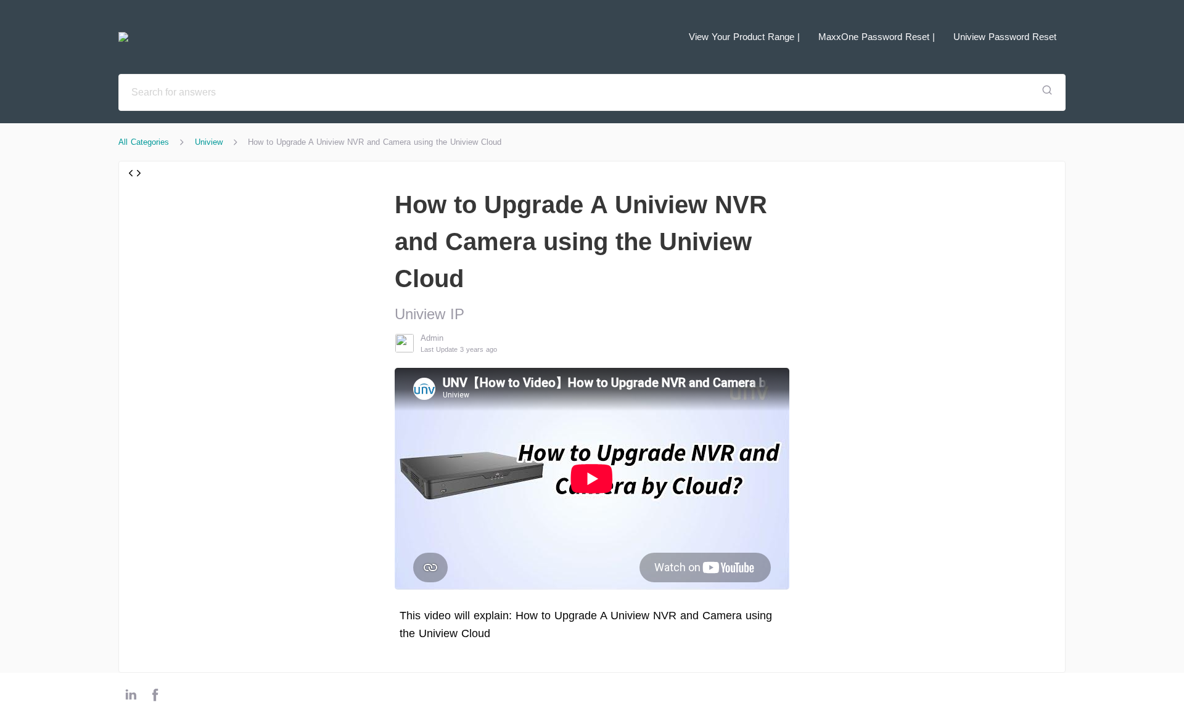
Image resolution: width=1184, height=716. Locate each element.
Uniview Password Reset (1004, 36)
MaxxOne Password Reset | (876, 36)
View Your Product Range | (744, 36)
